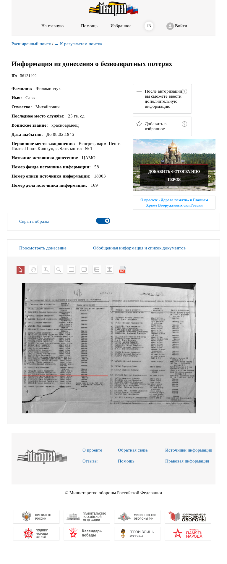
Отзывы (90, 461)
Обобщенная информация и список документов (139, 248)
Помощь (126, 461)
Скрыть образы (34, 221)
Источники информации (188, 450)
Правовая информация (187, 461)
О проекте (92, 450)
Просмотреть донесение (43, 248)
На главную (52, 25)
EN (149, 26)
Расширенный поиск (31, 43)
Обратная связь (133, 450)
